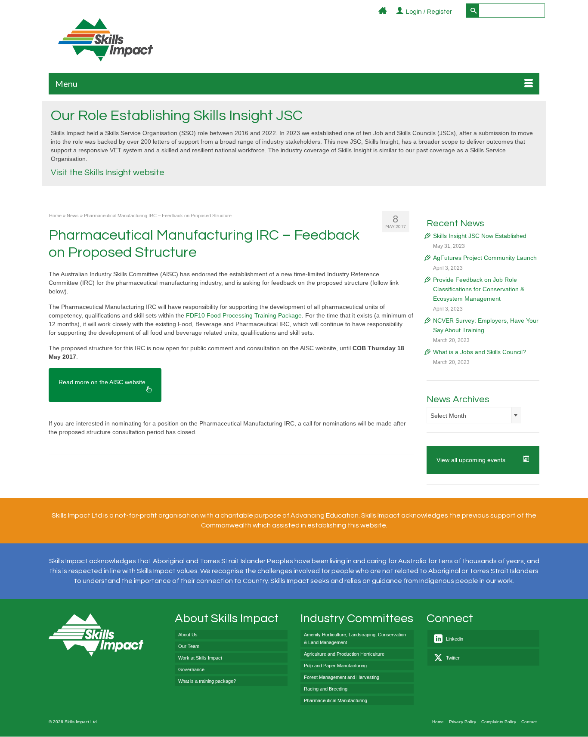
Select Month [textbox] (448, 415)
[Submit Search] (472, 10)
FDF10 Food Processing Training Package (244, 315)
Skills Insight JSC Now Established (479, 235)
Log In (457, 12)
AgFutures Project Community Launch (485, 257)
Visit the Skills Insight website (107, 172)
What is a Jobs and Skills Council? (479, 351)
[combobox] (474, 415)
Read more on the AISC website (102, 382)
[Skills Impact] (105, 40)
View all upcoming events (470, 459)
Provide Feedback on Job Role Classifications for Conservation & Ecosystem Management (478, 289)
